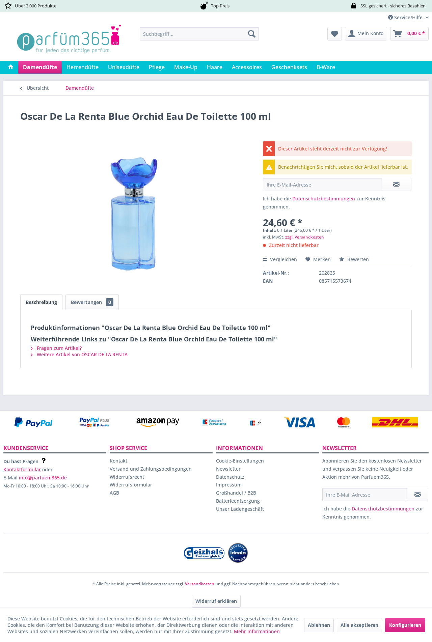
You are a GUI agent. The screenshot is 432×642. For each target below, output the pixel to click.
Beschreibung (41, 302)
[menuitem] (199, 33)
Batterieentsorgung (238, 501)
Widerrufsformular (131, 484)
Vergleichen (283, 259)
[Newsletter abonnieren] (417, 494)
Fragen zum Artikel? (58, 348)
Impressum (229, 484)
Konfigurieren (405, 625)
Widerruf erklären (216, 601)
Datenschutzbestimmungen (323, 198)
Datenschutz (230, 477)
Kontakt (118, 460)
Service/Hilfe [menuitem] (408, 17)
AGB (114, 493)
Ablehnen (319, 625)
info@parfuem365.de (43, 477)
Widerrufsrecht (127, 477)
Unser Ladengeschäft (240, 509)
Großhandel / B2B (236, 493)
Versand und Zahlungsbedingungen (151, 469)
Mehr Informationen (257, 631)
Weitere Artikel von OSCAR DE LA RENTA (81, 354)
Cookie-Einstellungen (240, 460)
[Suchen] (252, 33)
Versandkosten (199, 584)
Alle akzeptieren (359, 625)
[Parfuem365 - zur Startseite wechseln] (69, 42)
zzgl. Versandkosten (304, 237)
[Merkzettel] (334, 33)
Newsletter (228, 469)
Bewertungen (91, 302)
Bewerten (357, 259)
